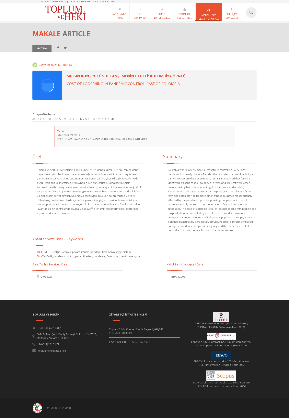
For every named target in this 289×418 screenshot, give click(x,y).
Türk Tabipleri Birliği (49, 328)
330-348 (109, 119)
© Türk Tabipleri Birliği (59, 407)
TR (38, 252)
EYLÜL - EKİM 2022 (78, 119)
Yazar (60, 131)
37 (44, 119)
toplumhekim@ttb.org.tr (52, 350)
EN (38, 256)
